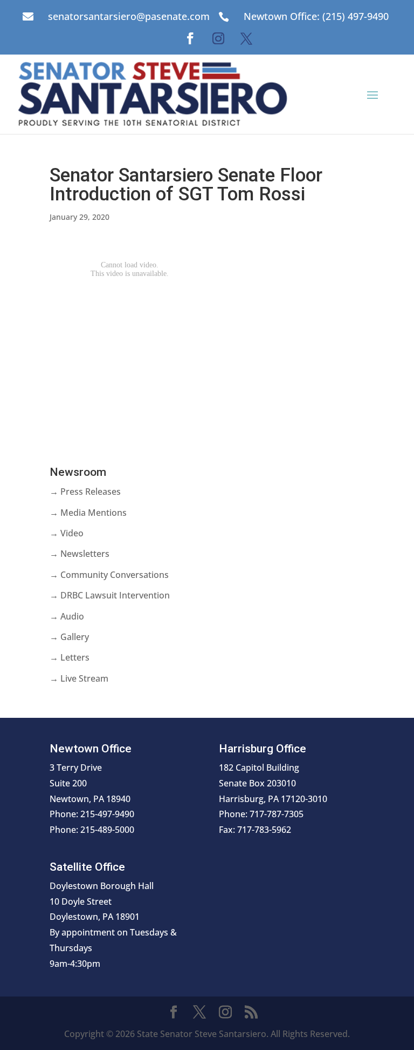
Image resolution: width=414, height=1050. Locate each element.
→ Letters (69, 657)
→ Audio (67, 616)
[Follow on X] (246, 38)
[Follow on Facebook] (190, 38)
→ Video (67, 533)
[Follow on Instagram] (218, 38)
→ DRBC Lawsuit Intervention (110, 595)
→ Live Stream (79, 678)
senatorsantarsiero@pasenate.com (129, 16)
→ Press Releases (85, 491)
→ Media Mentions (88, 513)
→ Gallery (69, 637)
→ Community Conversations (109, 575)
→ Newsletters (79, 554)
